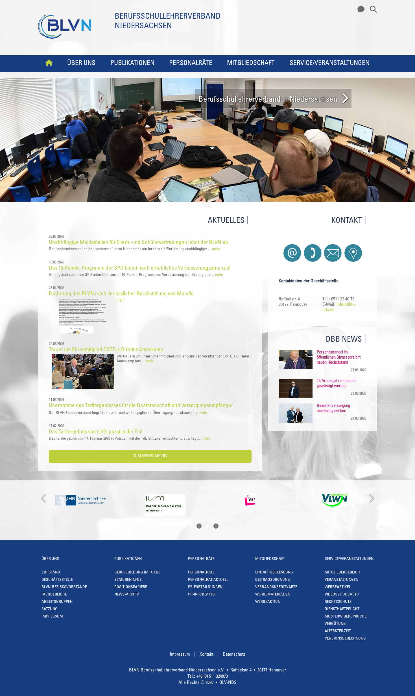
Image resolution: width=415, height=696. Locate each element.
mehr (216, 249)
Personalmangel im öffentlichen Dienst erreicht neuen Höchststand (339, 357)
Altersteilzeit (338, 631)
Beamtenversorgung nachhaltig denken (333, 408)
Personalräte (190, 63)
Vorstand (51, 573)
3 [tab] (216, 526)
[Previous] (44, 499)
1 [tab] (199, 526)
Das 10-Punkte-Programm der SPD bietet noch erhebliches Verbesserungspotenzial (139, 268)
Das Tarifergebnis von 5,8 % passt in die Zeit (96, 432)
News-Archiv (126, 595)
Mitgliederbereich (342, 573)
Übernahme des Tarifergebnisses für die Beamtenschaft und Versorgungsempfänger (141, 406)
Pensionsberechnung (345, 639)
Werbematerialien (272, 595)
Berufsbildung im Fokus (137, 573)
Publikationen (132, 63)
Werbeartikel (338, 587)
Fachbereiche (54, 595)
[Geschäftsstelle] (359, 10)
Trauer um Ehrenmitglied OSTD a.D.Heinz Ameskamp (106, 350)
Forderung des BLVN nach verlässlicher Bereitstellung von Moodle (121, 294)
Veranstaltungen (341, 580)
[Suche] (371, 10)
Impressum (52, 617)
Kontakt (206, 654)
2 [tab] (207, 526)
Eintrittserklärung (274, 573)
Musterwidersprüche (345, 617)
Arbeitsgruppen (57, 602)
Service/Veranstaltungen (330, 63)
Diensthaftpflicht (342, 609)
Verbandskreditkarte (276, 587)
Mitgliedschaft (251, 63)
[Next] (371, 499)
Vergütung (335, 624)
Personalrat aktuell (208, 580)
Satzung (50, 609)
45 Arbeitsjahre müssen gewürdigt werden (336, 383)
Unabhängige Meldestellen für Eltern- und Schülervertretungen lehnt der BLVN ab (138, 242)
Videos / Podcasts (342, 595)
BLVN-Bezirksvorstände (64, 587)
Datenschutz (234, 654)
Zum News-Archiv (150, 456)
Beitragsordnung (272, 580)
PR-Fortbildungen (205, 587)
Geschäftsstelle (57, 580)
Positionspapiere (130, 587)
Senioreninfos (128, 580)
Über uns (81, 63)
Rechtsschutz (338, 602)
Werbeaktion (267, 602)
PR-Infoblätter (202, 595)
